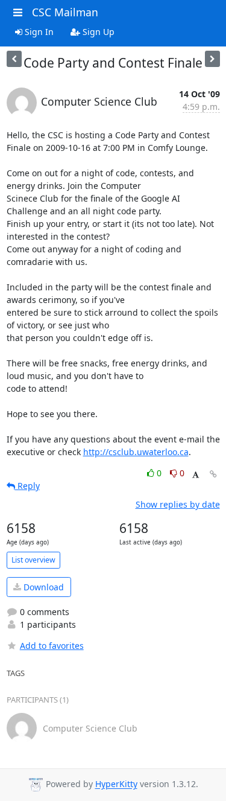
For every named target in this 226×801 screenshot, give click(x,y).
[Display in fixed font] (195, 475)
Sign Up (97, 31)
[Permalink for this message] (213, 474)
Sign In (38, 31)
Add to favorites (52, 645)
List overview (33, 560)
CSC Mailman (65, 12)
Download (42, 587)
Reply (27, 485)
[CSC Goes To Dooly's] (14, 59)
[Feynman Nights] (212, 59)
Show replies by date (178, 504)
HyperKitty (116, 784)
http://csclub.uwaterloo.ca (136, 452)
